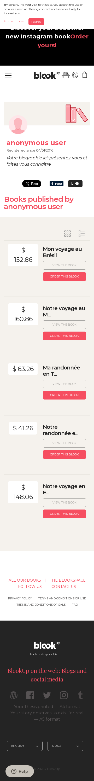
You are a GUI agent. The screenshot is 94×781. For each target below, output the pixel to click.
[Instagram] (64, 697)
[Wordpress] (13, 697)
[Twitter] (47, 697)
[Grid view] (67, 233)
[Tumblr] (80, 697)
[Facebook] (30, 697)
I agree (36, 22)
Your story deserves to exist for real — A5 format (47, 716)
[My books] (66, 75)
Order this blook (64, 276)
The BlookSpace (68, 580)
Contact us (63, 586)
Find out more (14, 21)
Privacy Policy (20, 598)
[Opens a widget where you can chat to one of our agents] (19, 771)
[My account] (75, 75)
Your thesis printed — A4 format (47, 706)
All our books (25, 580)
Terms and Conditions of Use (62, 598)
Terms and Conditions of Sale (41, 604)
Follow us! (30, 586)
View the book (64, 265)
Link (75, 184)
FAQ (75, 604)
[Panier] (84, 75)
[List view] (81, 233)
